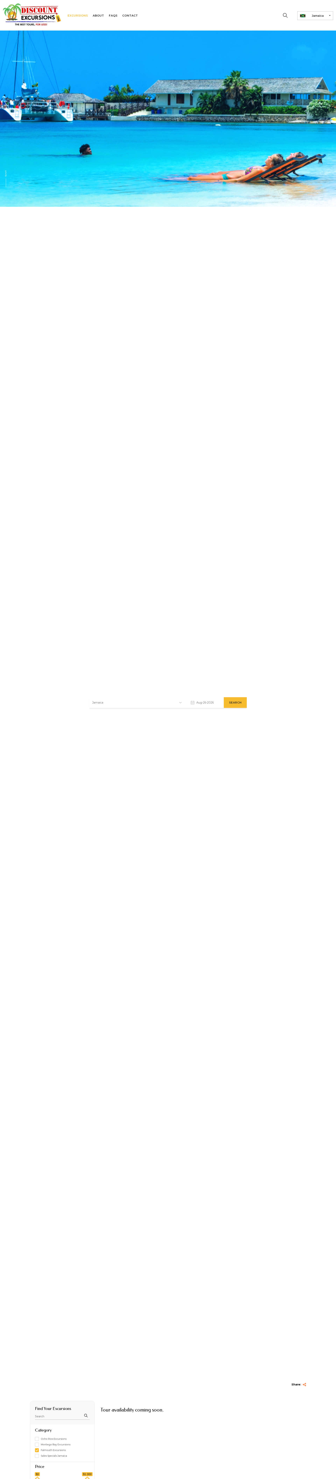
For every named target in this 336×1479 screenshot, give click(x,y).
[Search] (285, 15)
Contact (130, 15)
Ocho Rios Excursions (53, 1438)
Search (235, 702)
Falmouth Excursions (53, 1450)
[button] (137, 702)
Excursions (78, 15)
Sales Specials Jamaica (54, 1455)
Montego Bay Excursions (55, 1444)
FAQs (113, 15)
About (98, 15)
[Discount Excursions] (32, 15)
